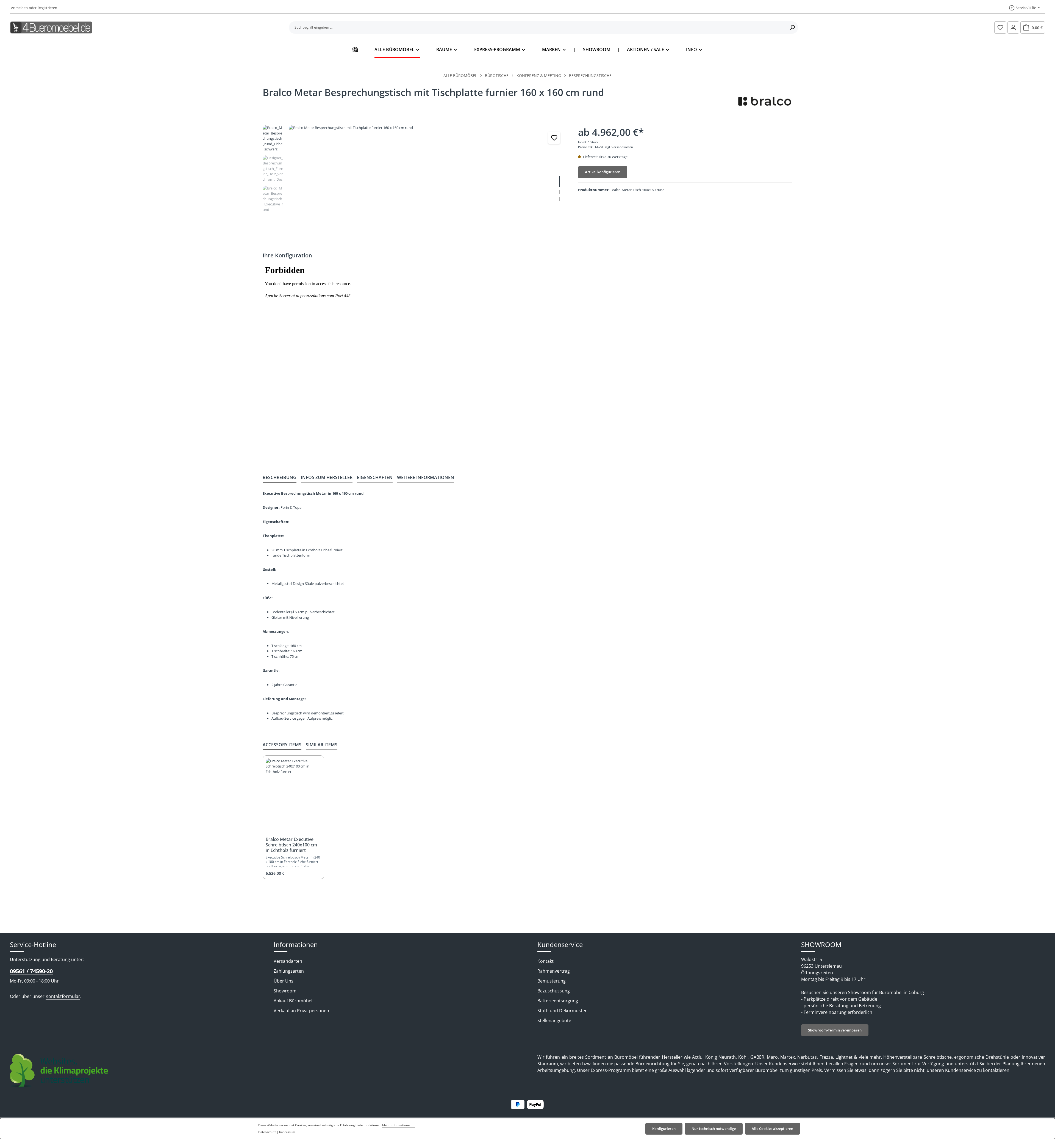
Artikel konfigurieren (602, 171)
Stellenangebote (554, 1020)
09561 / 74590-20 (31, 971)
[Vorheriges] (534, 235)
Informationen (296, 944)
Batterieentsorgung (557, 1001)
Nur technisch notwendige (714, 1128)
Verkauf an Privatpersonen (301, 1011)
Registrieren (47, 7)
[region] (415, 184)
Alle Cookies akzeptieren (772, 1128)
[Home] (355, 49)
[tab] (279, 478)
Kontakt (545, 961)
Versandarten (288, 961)
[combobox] (538, 27)
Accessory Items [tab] (282, 745)
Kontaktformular (63, 996)
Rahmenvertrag (553, 971)
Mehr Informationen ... (398, 1125)
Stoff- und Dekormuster (562, 1011)
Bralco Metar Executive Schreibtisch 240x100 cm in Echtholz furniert (291, 845)
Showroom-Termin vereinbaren (835, 1030)
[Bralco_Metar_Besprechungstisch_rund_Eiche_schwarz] (428, 184)
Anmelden (19, 7)
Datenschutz (267, 1132)
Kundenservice (560, 944)
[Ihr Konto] (1013, 27)
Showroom (285, 991)
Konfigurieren (664, 1128)
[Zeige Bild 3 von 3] (559, 199)
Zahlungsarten (289, 971)
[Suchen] (792, 27)
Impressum (287, 1132)
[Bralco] (764, 100)
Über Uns (283, 981)
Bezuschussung (553, 991)
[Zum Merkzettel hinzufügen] (554, 138)
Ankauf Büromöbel (293, 1001)
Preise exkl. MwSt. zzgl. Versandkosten (605, 147)
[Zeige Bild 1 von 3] (559, 181)
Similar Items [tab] (321, 745)
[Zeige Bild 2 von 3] (559, 192)
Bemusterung (551, 981)
